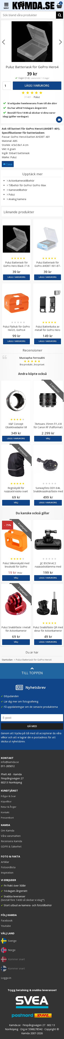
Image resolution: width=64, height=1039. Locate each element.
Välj (48, 438)
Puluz (37, 97)
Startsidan (7, 659)
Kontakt (5, 812)
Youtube (6, 926)
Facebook (6, 920)
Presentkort (7, 817)
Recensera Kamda (11, 841)
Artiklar (5, 862)
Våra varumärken (11, 836)
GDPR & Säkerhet (11, 846)
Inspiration (7, 872)
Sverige (12, 940)
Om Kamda (7, 830)
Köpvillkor (6, 801)
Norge (11, 950)
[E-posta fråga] (59, 119)
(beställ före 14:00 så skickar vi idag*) (23, 900)
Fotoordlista (8, 867)
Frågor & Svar (8, 796)
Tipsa (9, 164)
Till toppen (32, 672)
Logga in (6, 978)
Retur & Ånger (8, 806)
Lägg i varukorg (37, 86)
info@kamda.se (10, 762)
